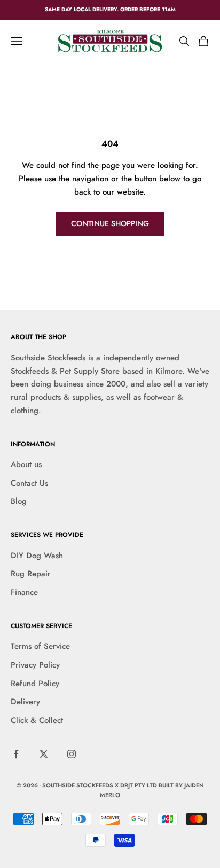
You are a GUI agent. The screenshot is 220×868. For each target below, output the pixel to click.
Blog (19, 501)
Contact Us (29, 483)
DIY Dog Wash (37, 555)
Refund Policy (35, 683)
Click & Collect (37, 720)
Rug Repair (31, 574)
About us (26, 464)
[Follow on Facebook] (16, 754)
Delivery (25, 702)
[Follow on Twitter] (43, 754)
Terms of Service (40, 646)
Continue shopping (110, 223)
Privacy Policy (35, 665)
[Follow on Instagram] (71, 754)
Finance (24, 592)
